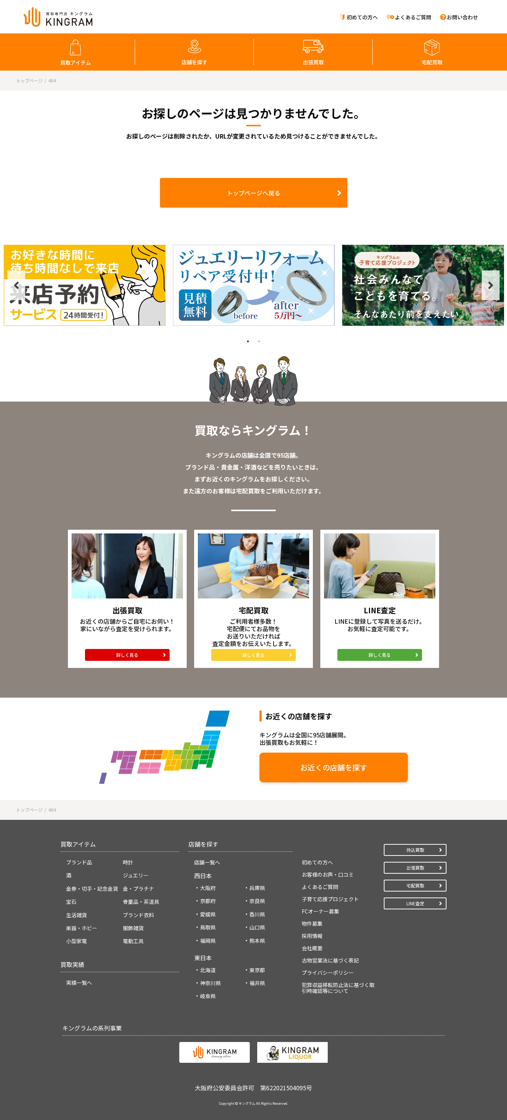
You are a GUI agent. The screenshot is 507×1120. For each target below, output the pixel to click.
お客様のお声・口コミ (328, 874)
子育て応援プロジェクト (330, 899)
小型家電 (76, 941)
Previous (16, 285)
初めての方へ (362, 17)
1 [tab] (248, 341)
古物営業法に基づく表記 (330, 960)
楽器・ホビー (81, 928)
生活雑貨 (76, 915)
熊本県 (257, 940)
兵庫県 (257, 888)
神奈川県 (210, 983)
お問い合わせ (462, 17)
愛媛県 (208, 914)
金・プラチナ (138, 888)
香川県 (257, 914)
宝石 (71, 901)
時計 (128, 862)
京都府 (208, 901)
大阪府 (208, 888)
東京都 (257, 970)
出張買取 (313, 62)
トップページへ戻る (253, 192)
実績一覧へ (79, 982)
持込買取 (415, 850)
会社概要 (312, 948)
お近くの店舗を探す (333, 767)
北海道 (208, 970)
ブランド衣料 (138, 915)
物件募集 (312, 923)
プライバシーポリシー (328, 972)
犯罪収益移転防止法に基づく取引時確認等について (338, 987)
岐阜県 (208, 996)
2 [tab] (259, 341)
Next (491, 285)
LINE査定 (415, 903)
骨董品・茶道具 (141, 901)
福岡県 (208, 940)
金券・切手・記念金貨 (92, 888)
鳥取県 (208, 927)
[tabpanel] (85, 285)
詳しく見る (127, 655)
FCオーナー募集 (320, 911)
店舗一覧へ (207, 862)
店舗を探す (194, 62)
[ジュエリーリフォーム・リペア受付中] (254, 285)
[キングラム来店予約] (85, 285)
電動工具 (133, 941)
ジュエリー (135, 875)
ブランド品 (79, 862)
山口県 (257, 927)
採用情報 (312, 935)
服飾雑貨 (133, 928)
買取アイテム (75, 62)
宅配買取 (432, 62)
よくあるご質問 (413, 17)
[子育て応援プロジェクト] (423, 285)
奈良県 (257, 901)
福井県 (257, 983)
